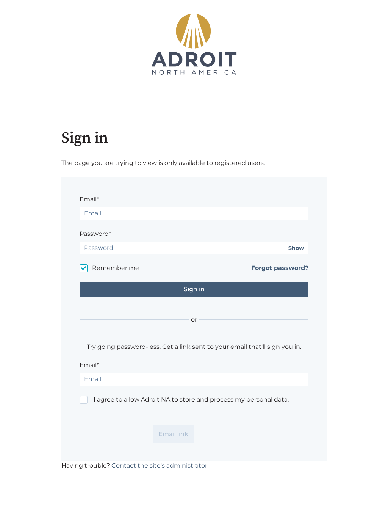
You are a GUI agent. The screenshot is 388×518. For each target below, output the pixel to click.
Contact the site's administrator (159, 465)
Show (296, 248)
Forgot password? (279, 268)
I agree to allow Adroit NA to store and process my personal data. (191, 399)
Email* (89, 199)
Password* (95, 233)
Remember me (115, 268)
